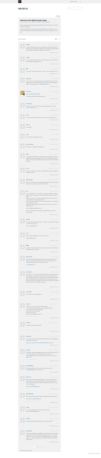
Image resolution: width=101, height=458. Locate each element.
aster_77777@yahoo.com (31, 107)
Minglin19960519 (29, 365)
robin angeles (29, 103)
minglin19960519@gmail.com (32, 369)
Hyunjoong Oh (29, 256)
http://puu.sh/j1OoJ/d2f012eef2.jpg (33, 94)
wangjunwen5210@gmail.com (36, 208)
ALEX (27, 154)
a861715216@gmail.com (35, 411)
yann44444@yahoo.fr (33, 225)
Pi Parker (28, 418)
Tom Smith (28, 91)
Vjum (27, 233)
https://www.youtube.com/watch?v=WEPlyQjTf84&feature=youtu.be (39, 342)
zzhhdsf (27, 57)
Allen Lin (28, 124)
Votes (60, 38)
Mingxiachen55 (29, 179)
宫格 (27, 68)
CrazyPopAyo (29, 430)
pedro (27, 134)
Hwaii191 (28, 44)
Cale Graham (29, 272)
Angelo (27, 407)
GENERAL (39, 22)
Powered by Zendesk (95, 453)
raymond (28, 304)
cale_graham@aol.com (37, 294)
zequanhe (28, 350)
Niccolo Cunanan (29, 144)
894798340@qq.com (47, 436)
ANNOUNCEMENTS (46, 22)
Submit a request (73, 1)
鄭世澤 (27, 245)
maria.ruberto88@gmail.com (35, 398)
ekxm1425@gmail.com (30, 264)
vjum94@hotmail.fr (32, 238)
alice (27, 191)
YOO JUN (28, 322)
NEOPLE (33, 22)
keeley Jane (28, 377)
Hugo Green (28, 78)
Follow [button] (58, 16)
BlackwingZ (28, 336)
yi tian (27, 114)
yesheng (28, 219)
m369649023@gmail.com (44, 84)
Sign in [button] (80, 1)
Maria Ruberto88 (29, 393)
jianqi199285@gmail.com (35, 386)
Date (56, 38)
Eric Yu (27, 168)
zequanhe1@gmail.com (31, 355)
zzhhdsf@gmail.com (37, 61)
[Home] (19, 1)
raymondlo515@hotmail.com (36, 314)
